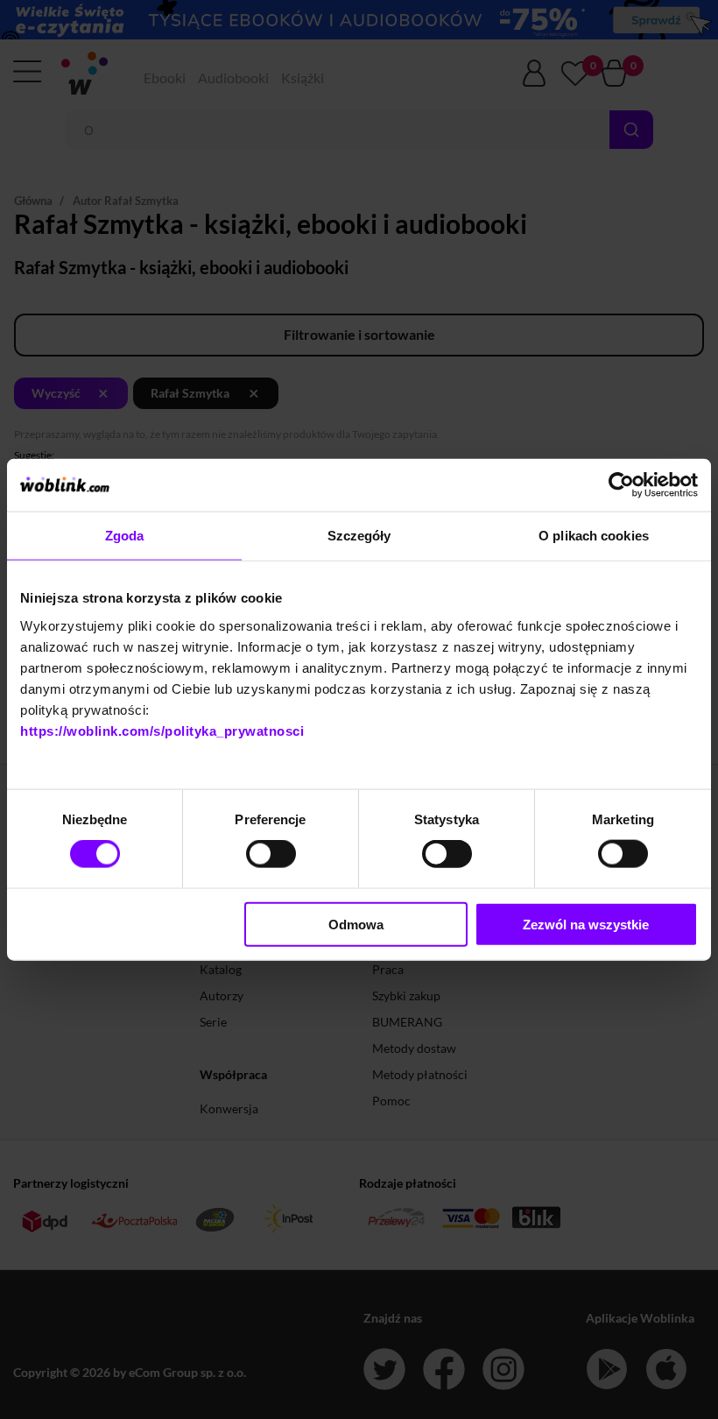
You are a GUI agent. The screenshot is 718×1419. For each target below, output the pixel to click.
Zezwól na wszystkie (586, 923)
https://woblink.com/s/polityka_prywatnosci (162, 730)
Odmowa (356, 923)
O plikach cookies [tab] (593, 535)
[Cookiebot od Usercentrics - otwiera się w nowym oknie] (621, 485)
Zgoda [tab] (124, 535)
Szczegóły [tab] (359, 535)
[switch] (271, 854)
